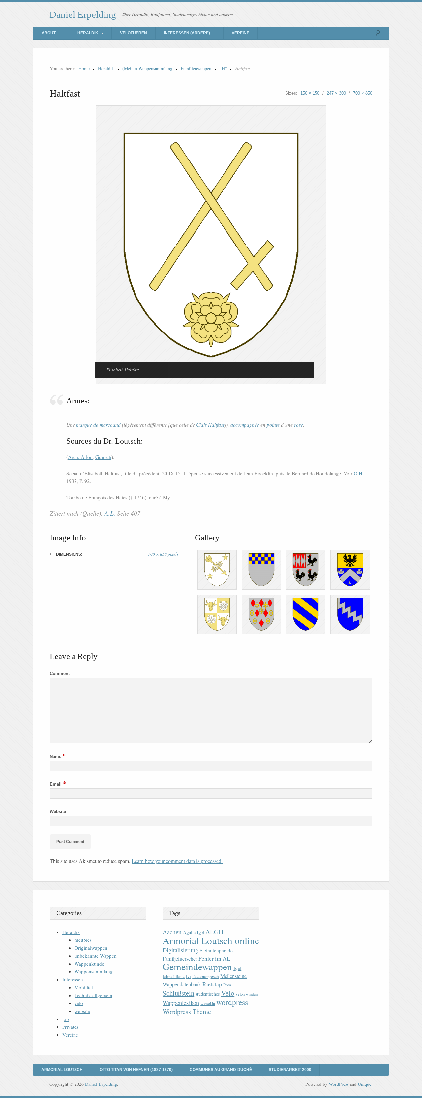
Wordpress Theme (187, 1011)
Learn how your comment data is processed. (177, 860)
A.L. (110, 513)
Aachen (172, 932)
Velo (227, 992)
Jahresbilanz (174, 976)
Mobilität (84, 987)
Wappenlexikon (181, 1003)
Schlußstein (178, 992)
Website (58, 811)
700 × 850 (362, 93)
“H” (223, 68)
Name (58, 756)
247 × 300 (336, 93)
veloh (240, 994)
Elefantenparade (216, 950)
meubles (83, 940)
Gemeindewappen (197, 966)
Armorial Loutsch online (211, 940)
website (82, 1011)
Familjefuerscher (180, 958)
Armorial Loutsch (62, 1069)
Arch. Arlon (80, 457)
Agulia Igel (193, 932)
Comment (60, 673)
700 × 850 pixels (163, 554)
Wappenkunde (89, 963)
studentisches (208, 994)
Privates (70, 1027)
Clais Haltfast (210, 424)
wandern (252, 994)
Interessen (72, 979)
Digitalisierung (180, 950)
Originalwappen (91, 947)
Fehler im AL (214, 958)
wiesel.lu (207, 1003)
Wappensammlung (94, 971)
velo (79, 1003)
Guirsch (103, 457)
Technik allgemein (93, 995)
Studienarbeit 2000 (290, 1069)
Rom (227, 985)
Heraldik (87, 33)
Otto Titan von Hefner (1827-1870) (136, 1069)
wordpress (232, 1002)
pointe (273, 424)
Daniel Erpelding (82, 14)
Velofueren (133, 33)
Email (58, 784)
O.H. (359, 473)
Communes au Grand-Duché (221, 1069)
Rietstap (212, 984)
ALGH (214, 931)
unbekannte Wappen (96, 955)
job (65, 1019)
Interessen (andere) (187, 33)
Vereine (240, 33)
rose (298, 424)
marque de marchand (98, 424)
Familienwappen (196, 68)
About (49, 33)
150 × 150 (309, 93)
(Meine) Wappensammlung (147, 68)
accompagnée (244, 424)
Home (84, 68)
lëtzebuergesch (205, 976)
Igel (237, 968)
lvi (188, 976)
